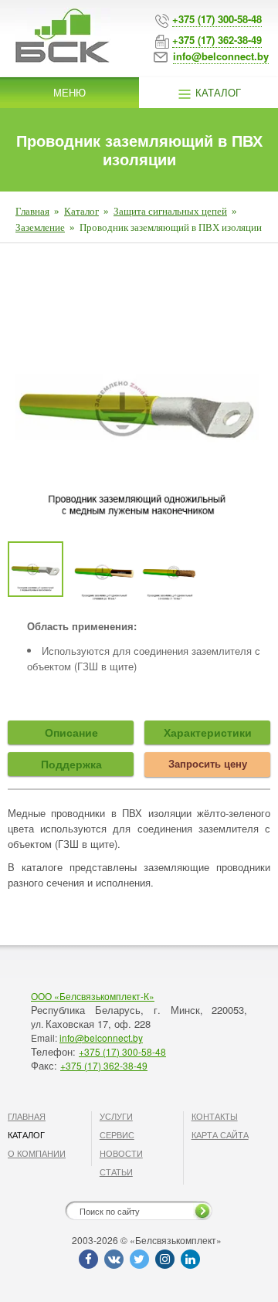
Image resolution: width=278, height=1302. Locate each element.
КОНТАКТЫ (215, 1116)
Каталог (216, 92)
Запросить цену (207, 763)
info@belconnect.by (101, 1037)
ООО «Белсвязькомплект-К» (92, 995)
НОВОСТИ (121, 1153)
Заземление (40, 227)
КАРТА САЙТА (220, 1134)
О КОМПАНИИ (37, 1153)
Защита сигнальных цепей (170, 211)
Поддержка (71, 763)
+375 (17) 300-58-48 (122, 1051)
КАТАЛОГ (26, 1134)
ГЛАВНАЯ (27, 1116)
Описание (71, 732)
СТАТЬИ (116, 1171)
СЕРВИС (117, 1134)
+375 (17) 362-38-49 (103, 1065)
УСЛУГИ (116, 1116)
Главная (32, 211)
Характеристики (208, 732)
